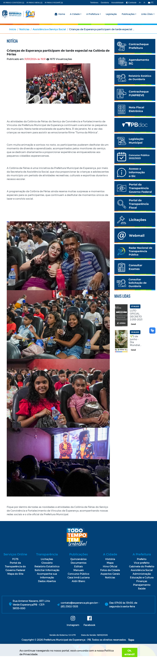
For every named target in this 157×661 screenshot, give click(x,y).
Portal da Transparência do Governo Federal (15, 566)
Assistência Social (142, 570)
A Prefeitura (92, 14)
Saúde (142, 588)
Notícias (24, 29)
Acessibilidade (117, 3)
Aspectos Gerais (110, 573)
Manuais (78, 570)
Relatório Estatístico (46, 566)
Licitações (47, 559)
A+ (140, 3)
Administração (142, 573)
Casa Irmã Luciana (78, 577)
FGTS (15, 559)
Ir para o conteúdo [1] (13, 3)
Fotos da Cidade (110, 570)
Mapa (110, 562)
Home (61, 14)
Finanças (141, 581)
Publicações (128, 14)
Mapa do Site (15, 573)
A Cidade (75, 14)
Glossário (47, 562)
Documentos (78, 562)
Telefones (94, 3)
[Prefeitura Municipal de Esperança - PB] (18, 14)
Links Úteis (147, 14)
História (110, 559)
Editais (78, 566)
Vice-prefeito (141, 562)
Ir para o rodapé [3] (54, 3)
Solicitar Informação (47, 570)
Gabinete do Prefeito (141, 566)
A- (145, 3)
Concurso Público (78, 573)
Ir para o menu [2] (34, 3)
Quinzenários (78, 559)
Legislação (111, 14)
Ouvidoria (105, 3)
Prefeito (141, 559)
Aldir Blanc (78, 581)
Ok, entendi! (129, 652)
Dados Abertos (47, 581)
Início (12, 29)
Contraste (132, 3)
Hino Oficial (110, 566)
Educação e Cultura (141, 577)
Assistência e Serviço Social (49, 29)
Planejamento (141, 584)
